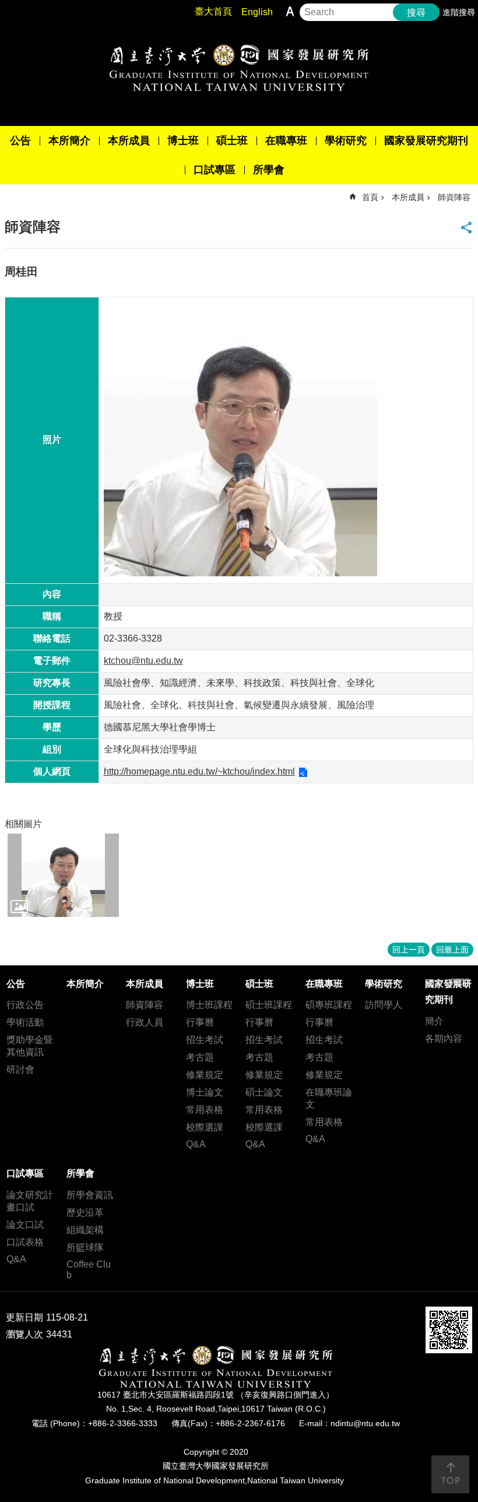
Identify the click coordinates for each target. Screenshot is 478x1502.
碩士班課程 (268, 1005)
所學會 (268, 170)
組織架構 (85, 1230)
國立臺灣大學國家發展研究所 (239, 67)
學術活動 (25, 1022)
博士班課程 (209, 1005)
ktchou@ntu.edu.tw (143, 661)
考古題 (200, 1057)
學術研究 (346, 140)
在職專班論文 (328, 1098)
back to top (450, 1474)
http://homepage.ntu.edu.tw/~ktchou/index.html (199, 771)
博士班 (183, 140)
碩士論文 (264, 1092)
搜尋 (416, 12)
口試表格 (25, 1242)
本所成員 (129, 140)
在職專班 (286, 140)
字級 (290, 11)
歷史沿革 (85, 1212)
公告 (20, 140)
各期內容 (443, 1039)
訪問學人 (383, 1005)
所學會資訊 (89, 1195)
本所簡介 (69, 140)
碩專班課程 (328, 1005)
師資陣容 (454, 197)
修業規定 (204, 1075)
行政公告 (25, 1005)
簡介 (434, 1021)
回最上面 (452, 949)
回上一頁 (408, 949)
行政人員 (144, 1022)
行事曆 (200, 1022)
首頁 (370, 197)
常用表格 (204, 1110)
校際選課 (204, 1127)
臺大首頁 (213, 11)
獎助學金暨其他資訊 (29, 1046)
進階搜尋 (458, 12)
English (257, 12)
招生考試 (204, 1040)
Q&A (196, 1144)
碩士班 (232, 140)
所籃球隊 (85, 1247)
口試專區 (215, 170)
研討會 (20, 1069)
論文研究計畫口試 (29, 1201)
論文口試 (25, 1225)
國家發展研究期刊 (426, 140)
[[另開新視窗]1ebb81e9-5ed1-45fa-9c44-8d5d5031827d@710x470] (63, 875)
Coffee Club (88, 1269)
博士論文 (204, 1092)
